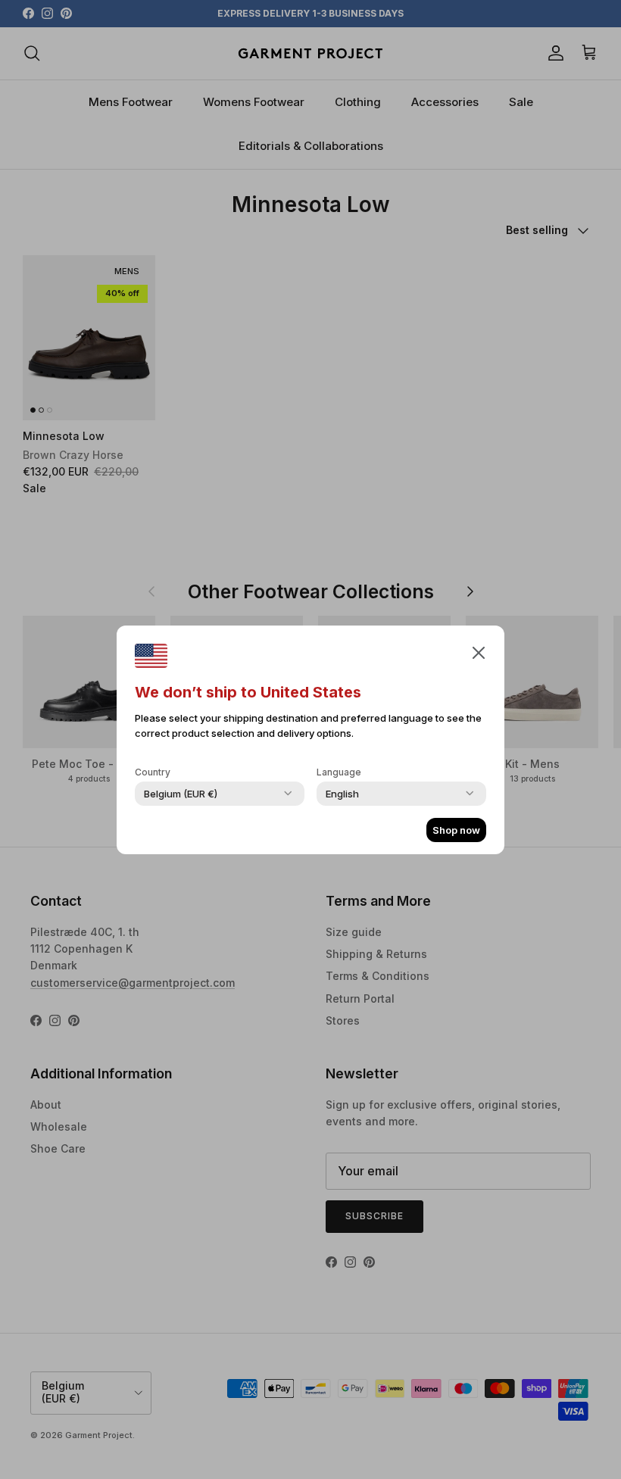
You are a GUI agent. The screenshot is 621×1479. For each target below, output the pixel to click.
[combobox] (180, 793)
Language (339, 772)
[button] (478, 652)
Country (152, 772)
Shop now (456, 830)
